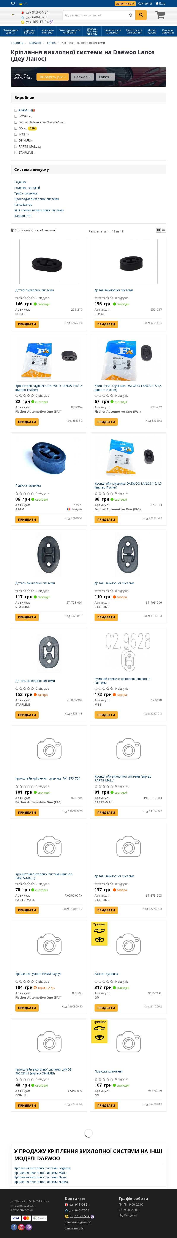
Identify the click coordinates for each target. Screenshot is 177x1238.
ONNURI (26, 140)
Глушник (20, 182)
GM (27, 128)
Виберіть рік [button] (51, 76)
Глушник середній (27, 188)
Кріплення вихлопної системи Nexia (40, 1177)
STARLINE (27, 152)
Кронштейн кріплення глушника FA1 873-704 (47, 778)
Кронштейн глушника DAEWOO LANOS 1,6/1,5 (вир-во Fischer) (48, 388)
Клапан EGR (23, 216)
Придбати (27, 324)
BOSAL (25, 116)
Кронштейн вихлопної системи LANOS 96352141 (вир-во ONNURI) (43, 1071)
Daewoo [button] (81, 76)
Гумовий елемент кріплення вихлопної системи (123, 681)
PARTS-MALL (30, 146)
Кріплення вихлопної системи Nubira (41, 1182)
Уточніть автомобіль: (23, 76)
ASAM (24, 110)
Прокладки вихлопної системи (36, 199)
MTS (23, 134)
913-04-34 (37, 12)
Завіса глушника (106, 974)
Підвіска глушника (28, 485)
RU (13, 3)
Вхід (161, 3)
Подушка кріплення (109, 1071)
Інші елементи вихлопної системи (39, 210)
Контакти (145, 3)
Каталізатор (23, 204)
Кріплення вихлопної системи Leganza (42, 1168)
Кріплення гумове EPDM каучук (38, 974)
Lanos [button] (104, 76)
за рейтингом (44, 230)
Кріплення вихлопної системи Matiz (40, 1173)
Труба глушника (26, 193)
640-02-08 (37, 17)
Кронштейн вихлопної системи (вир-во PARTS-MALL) (123, 778)
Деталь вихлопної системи (35, 583)
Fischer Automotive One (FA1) (41, 122)
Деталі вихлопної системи (34, 290)
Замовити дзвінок (78, 1222)
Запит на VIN (125, 3)
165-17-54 (37, 21)
